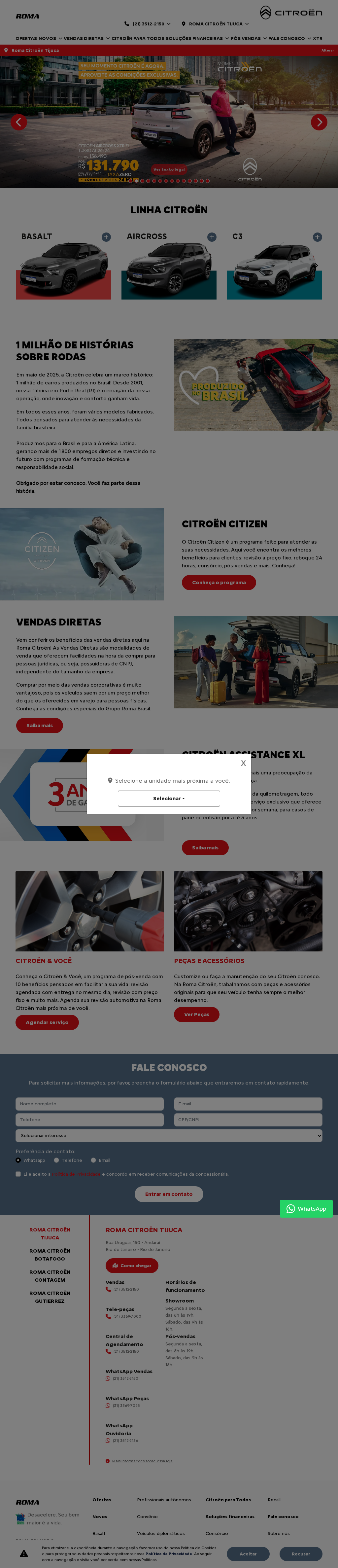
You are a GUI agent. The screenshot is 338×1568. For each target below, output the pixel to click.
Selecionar (167, 798)
